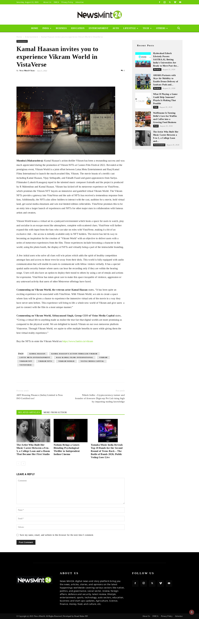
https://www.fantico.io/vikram (77, 341)
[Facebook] (159, 2)
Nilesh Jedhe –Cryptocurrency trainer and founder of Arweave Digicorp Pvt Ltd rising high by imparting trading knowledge (100, 398)
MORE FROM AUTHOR (55, 412)
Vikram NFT (26, 361)
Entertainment (98, 28)
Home (34, 28)
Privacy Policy (67, 2)
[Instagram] (164, 2)
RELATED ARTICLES (29, 412)
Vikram (103, 357)
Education (77, 28)
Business (61, 28)
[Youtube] (180, 2)
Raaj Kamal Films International (74, 357)
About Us (47, 2)
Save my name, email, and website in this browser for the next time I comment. (57, 535)
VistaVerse (26, 365)
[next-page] (23, 463)
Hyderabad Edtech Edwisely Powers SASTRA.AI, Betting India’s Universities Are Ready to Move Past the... (166, 59)
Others (160, 28)
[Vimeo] (175, 2)
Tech (146, 28)
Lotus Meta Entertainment (35, 357)
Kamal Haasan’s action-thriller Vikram (74, 354)
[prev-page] (18, 463)
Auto (116, 28)
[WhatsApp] (34, 78)
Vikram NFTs (45, 361)
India (45, 28)
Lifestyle (129, 28)
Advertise (79, 2)
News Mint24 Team (27, 70)
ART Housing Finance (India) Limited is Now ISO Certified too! (39, 397)
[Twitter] (169, 2)
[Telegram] (48, 78)
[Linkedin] (41, 78)
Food (156, 126)
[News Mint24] (99, 14)
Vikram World (66, 361)
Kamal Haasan (37, 354)
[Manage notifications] (191, 612)
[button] (179, 28)
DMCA (56, 2)
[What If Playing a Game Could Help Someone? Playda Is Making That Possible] (143, 100)
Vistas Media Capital (92, 361)
